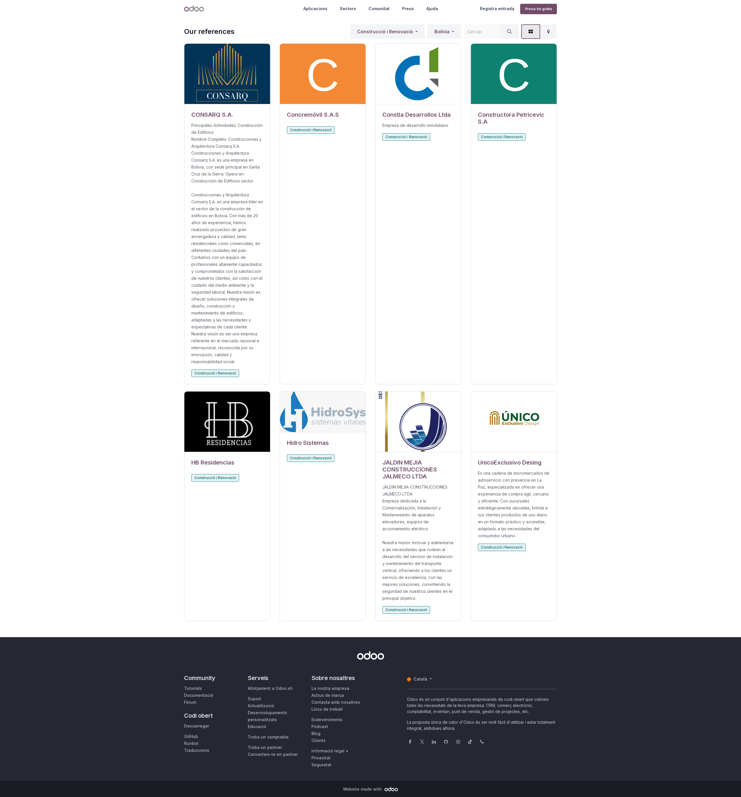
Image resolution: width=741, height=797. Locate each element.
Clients (318, 740)
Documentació (198, 695)
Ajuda (432, 8)
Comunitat (379, 8)
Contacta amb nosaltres (335, 702)
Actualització (261, 705)
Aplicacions (315, 8)
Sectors (348, 8)
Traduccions (196, 750)
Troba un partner (265, 747)
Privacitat (321, 757)
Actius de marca (327, 695)
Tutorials (193, 688)
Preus (408, 8)
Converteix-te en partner (273, 754)
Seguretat (321, 764)
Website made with (363, 789)
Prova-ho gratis (538, 9)
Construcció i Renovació (385, 31)
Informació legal (327, 750)
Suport (254, 698)
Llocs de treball (327, 709)
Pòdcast (319, 726)
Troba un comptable (268, 736)
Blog (315, 733)
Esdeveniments (326, 719)
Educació (257, 726)
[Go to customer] (227, 74)
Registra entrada (497, 8)
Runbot (191, 743)
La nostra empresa (330, 688)
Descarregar (196, 725)
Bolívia (442, 31)
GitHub (191, 736)
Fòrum (190, 702)
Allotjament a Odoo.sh (270, 688)
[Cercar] (509, 31)
